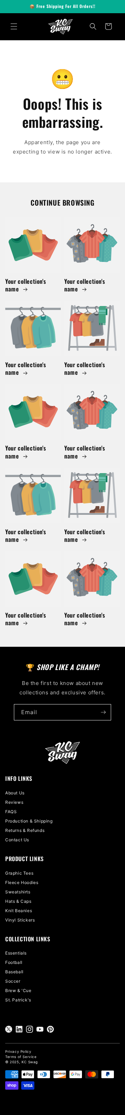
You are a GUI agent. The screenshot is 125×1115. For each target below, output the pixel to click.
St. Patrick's (18, 999)
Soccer (12, 981)
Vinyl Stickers (20, 920)
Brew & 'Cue (18, 990)
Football (14, 962)
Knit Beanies (18, 910)
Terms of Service (21, 1057)
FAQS (11, 811)
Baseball (14, 971)
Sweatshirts (18, 891)
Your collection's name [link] (25, 285)
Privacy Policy (18, 1051)
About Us (15, 792)
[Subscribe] (103, 712)
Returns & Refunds (24, 830)
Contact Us (17, 839)
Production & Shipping (29, 821)
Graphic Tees (19, 873)
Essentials (16, 953)
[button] (14, 26)
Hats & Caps (18, 901)
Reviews (14, 802)
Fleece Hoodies (21, 882)
